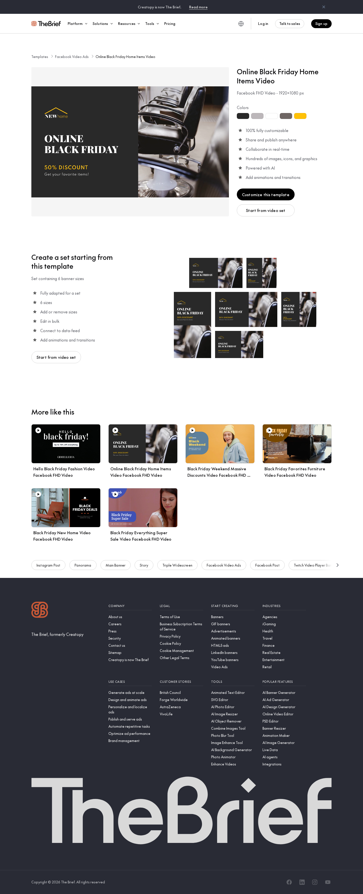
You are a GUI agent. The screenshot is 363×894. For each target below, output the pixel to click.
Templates (39, 56)
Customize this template (265, 194)
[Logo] (39, 610)
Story (144, 565)
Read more (198, 6)
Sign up (321, 23)
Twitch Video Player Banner (315, 565)
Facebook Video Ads (72, 56)
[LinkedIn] (302, 882)
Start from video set (265, 210)
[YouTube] (328, 882)
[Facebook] (289, 882)
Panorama (83, 565)
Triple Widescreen (177, 565)
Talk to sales (289, 23)
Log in (263, 23)
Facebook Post (267, 565)
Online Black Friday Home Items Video (125, 56)
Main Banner (116, 565)
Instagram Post (48, 565)
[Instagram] (315, 882)
